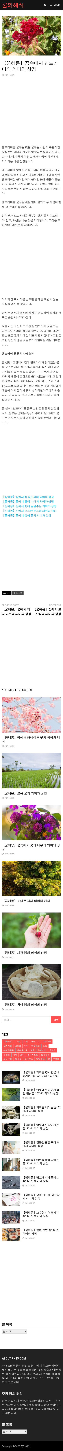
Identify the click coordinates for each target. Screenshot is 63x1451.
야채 (15, 1054)
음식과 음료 (32, 1054)
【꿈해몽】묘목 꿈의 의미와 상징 (24, 793)
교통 (26, 1041)
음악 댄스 (45, 1054)
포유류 (56, 1059)
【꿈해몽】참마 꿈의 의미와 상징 (24, 1004)
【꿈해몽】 (8, 1041)
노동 (45, 1046)
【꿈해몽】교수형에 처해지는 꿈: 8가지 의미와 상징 (40, 1214)
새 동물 (6, 1054)
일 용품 (18, 1059)
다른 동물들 (8, 1050)
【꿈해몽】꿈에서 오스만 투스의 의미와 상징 (29, 510)
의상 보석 (7, 1059)
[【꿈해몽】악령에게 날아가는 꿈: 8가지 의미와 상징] (11, 1125)
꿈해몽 (18, 1046)
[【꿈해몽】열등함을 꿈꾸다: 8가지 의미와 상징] (11, 1143)
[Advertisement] (31, 113)
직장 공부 (40, 1059)
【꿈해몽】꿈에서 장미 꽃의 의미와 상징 (26, 515)
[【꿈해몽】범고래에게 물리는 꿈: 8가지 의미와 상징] (11, 1178)
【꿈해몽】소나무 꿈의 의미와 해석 (26, 901)
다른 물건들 (22, 1050)
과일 (18, 1041)
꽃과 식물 (17, 593)
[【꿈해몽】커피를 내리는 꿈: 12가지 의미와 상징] (11, 1107)
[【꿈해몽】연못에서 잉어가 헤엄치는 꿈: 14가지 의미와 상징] (11, 1090)
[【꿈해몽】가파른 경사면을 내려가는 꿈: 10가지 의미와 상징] (11, 1072)
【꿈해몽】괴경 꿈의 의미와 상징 (24, 952)
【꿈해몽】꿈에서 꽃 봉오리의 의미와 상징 (28, 497)
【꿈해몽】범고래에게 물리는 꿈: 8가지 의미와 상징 (40, 1179)
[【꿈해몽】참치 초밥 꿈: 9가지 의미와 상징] (11, 1230)
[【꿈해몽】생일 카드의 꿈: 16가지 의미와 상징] (11, 1195)
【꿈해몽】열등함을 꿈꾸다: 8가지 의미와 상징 (40, 1144)
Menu (57, 4)
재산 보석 (29, 1059)
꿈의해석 (13, 5)
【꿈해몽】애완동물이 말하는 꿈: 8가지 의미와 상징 (40, 1161)
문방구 (52, 1050)
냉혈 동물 (35, 1046)
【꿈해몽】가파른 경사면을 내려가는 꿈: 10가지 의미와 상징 (40, 1074)
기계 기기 (35, 1041)
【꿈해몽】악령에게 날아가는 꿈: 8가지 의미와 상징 (40, 1126)
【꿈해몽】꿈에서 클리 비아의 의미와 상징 (28, 501)
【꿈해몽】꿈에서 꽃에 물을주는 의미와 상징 (29, 506)
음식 (22, 1054)
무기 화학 (42, 1050)
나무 (26, 1046)
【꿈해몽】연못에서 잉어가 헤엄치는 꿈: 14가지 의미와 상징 (40, 1091)
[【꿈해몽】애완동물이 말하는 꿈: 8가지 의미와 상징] (11, 1160)
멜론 (33, 1050)
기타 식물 (47, 1041)
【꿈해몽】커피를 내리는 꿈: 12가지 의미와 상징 (41, 1109)
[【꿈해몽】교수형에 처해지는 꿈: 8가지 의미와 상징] (11, 1213)
